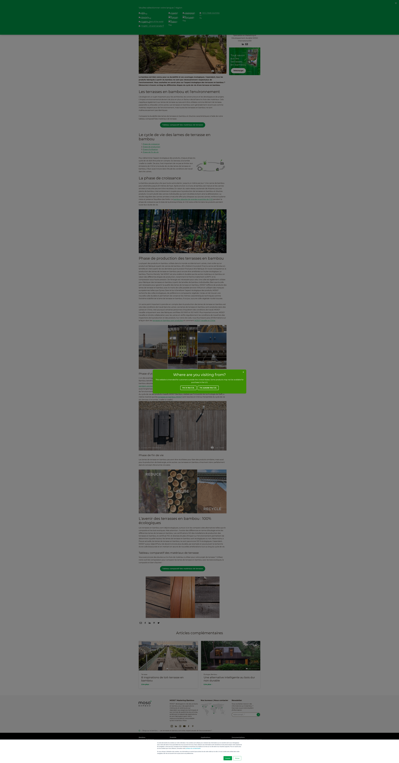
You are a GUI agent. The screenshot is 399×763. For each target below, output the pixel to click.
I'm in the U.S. (188, 388)
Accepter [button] (227, 758)
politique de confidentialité (193, 748)
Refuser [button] (237, 758)
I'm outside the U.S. (208, 388)
